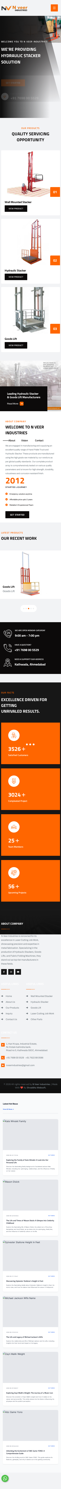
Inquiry (8, 1013)
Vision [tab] (24, 440)
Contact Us (11, 1019)
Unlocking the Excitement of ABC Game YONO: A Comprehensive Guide (25, 1452)
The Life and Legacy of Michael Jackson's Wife (24, 1337)
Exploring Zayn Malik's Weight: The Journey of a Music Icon (29, 1393)
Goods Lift (35, 1008)
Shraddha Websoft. (36, 1087)
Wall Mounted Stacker (41, 996)
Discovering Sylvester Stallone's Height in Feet (24, 1281)
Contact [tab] (39, 440)
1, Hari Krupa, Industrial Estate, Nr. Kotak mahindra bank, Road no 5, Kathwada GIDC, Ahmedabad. (27, 1047)
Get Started (13, 75)
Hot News (51, 1155)
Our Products (12, 1008)
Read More (12, 403)
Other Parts (36, 1019)
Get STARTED (17, 514)
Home (8, 996)
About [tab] (12, 440)
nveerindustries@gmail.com (20, 1065)
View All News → (8, 1109)
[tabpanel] (30, 481)
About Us (10, 1002)
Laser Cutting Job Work (42, 1013)
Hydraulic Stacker (39, 1002)
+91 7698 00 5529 (24, 91)
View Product (16, 208)
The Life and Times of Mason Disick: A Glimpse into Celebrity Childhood (30, 1221)
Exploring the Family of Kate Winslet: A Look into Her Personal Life (27, 1161)
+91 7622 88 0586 (34, 1057)
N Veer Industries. (41, 1084)
